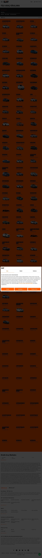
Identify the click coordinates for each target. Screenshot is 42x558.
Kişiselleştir (20, 289)
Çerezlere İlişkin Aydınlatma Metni (26, 283)
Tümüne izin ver (34, 289)
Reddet (7, 289)
